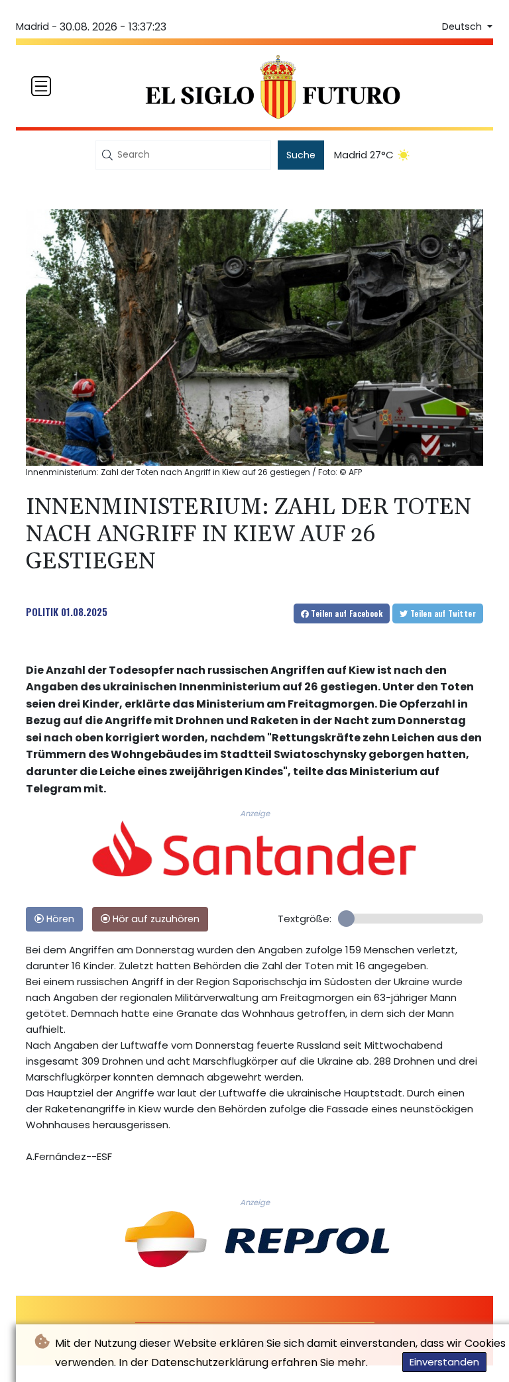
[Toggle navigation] (41, 86)
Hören (59, 919)
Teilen (345, 613)
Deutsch (463, 26)
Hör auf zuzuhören (154, 919)
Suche (300, 155)
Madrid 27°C (364, 155)
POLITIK (42, 611)
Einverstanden (444, 1362)
